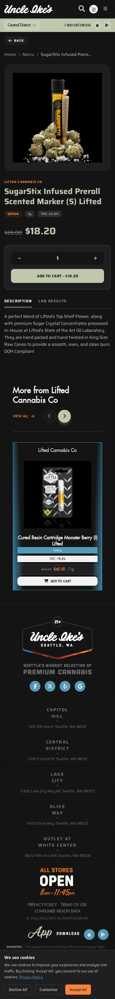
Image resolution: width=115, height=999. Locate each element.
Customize (48, 990)
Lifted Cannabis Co (57, 450)
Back (19, 40)
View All (21, 416)
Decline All (18, 990)
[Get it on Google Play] (107, 25)
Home (10, 54)
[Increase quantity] (95, 258)
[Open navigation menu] (105, 9)
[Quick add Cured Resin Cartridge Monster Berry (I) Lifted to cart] (89, 530)
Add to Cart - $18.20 (57, 276)
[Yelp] (65, 686)
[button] (57, 516)
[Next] (64, 416)
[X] (50, 686)
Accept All (78, 990)
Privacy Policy (31, 977)
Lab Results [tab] (52, 301)
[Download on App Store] (97, 25)
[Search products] (81, 9)
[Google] (80, 686)
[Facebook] (35, 686)
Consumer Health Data (57, 911)
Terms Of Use (74, 905)
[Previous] (49, 416)
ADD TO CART (61, 581)
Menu (28, 54)
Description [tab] (18, 301)
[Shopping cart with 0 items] (93, 9)
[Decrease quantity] (19, 258)
